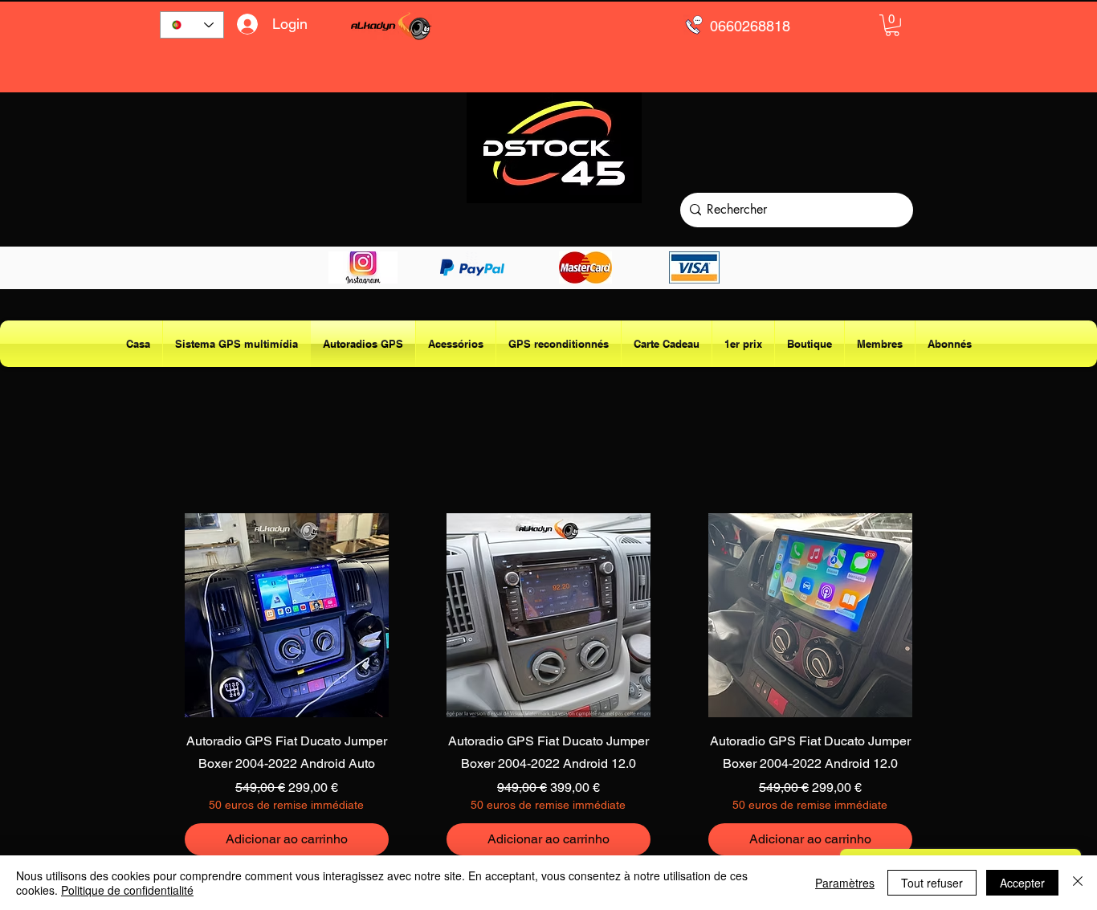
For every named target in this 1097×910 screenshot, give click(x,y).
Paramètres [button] (845, 883)
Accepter (1022, 883)
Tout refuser (932, 883)
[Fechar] (1077, 882)
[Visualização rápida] (287, 615)
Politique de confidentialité (127, 890)
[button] (892, 25)
